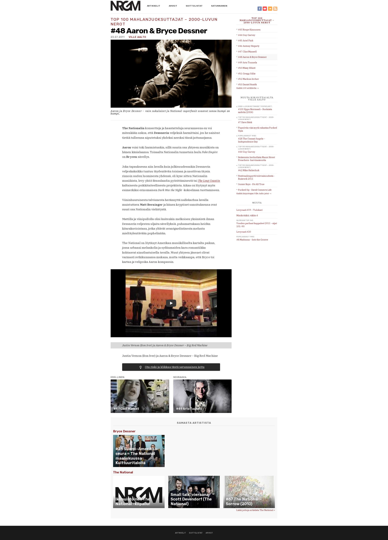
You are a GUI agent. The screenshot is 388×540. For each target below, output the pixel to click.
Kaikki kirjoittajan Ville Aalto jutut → (253, 193)
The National (123, 472)
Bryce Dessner (124, 431)
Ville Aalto (137, 37)
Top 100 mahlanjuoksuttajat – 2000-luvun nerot (164, 22)
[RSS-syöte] (275, 9)
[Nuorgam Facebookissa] (260, 9)
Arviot (173, 6)
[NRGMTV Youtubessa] (265, 9)
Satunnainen (219, 6)
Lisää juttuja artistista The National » (255, 510)
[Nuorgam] (125, 6)
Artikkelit (153, 6)
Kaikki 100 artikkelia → (247, 88)
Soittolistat (194, 6)
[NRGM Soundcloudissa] (270, 9)
